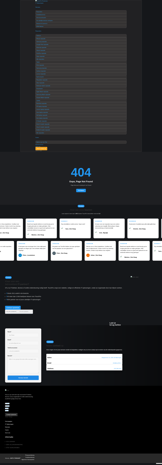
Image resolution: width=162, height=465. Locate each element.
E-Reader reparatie (41, 121)
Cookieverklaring (29, 457)
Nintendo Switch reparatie (43, 85)
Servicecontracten (41, 17)
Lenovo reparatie (41, 74)
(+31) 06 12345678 (11, 311)
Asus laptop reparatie (42, 112)
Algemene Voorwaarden (28, 459)
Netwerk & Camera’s (41, 23)
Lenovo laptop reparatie (42, 109)
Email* (9, 339)
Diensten (37, 7)
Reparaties (39, 11)
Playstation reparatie (41, 80)
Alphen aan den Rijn (41, 142)
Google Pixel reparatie (42, 44)
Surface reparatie (41, 71)
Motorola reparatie (41, 47)
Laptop (38, 100)
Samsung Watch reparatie (43, 94)
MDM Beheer (39, 26)
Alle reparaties (40, 59)
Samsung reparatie (41, 41)
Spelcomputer (40, 76)
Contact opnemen (12, 308)
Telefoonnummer (12, 347)
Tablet (38, 62)
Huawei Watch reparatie (42, 97)
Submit (30, 311)
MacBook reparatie (41, 103)
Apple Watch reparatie (42, 91)
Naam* (9, 331)
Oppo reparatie (40, 56)
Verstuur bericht (23, 378)
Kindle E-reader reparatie (43, 130)
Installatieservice (40, 14)
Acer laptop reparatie (42, 118)
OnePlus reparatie (41, 53)
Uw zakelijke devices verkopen (44, 20)
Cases (37, 137)
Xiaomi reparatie (40, 50)
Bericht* (10, 355)
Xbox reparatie (40, 82)
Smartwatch (39, 88)
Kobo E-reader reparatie (42, 124)
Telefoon (38, 35)
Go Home (81, 190)
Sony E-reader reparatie (42, 127)
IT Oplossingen (39, 3)
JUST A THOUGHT (15, 458)
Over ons (37, 146)
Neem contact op (41, 148)
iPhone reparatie (40, 38)
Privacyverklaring (29, 455)
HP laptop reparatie (41, 106)
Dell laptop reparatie (41, 115)
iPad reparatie (40, 65)
